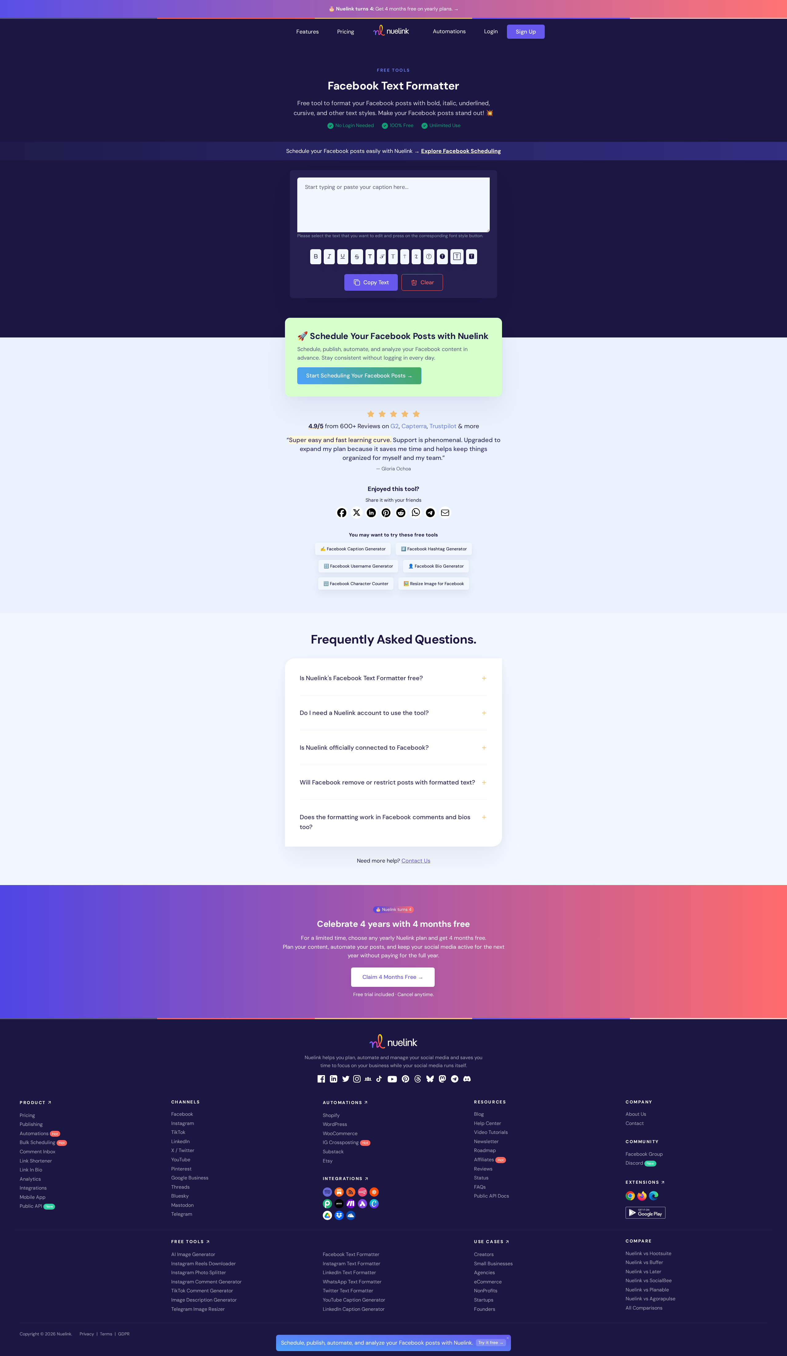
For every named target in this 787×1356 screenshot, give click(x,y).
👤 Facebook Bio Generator (436, 566)
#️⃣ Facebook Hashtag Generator (434, 549)
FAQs (480, 1187)
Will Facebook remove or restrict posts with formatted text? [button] (387, 782)
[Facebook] (342, 512)
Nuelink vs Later (643, 1271)
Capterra (414, 426)
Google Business (189, 1178)
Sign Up (526, 31)
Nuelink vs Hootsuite (648, 1253)
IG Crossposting (345, 1142)
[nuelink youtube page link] (392, 1078)
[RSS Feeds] (350, 1192)
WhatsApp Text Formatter (352, 1281)
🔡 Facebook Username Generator (358, 566)
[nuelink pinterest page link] (405, 1078)
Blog (479, 1114)
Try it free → (491, 1342)
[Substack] (339, 1192)
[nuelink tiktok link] (379, 1078)
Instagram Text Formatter (351, 1263)
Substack (333, 1151)
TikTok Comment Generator (202, 1290)
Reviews (483, 1169)
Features (307, 31)
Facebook (182, 1114)
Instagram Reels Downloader (203, 1263)
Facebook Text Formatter (351, 1254)
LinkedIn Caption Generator (354, 1309)
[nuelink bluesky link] (430, 1078)
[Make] (350, 1203)
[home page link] (391, 31)
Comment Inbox (37, 1151)
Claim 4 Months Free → (392, 977)
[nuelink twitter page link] (346, 1078)
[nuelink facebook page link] (321, 1078)
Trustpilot (443, 426)
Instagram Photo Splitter (198, 1272)
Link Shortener (36, 1161)
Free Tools (187, 1241)
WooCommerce (340, 1133)
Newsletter (486, 1141)
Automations (449, 31)
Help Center (487, 1123)
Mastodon (182, 1205)
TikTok (178, 1132)
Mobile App (32, 1197)
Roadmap (485, 1150)
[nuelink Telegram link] (454, 1078)
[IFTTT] (339, 1203)
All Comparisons (644, 1308)
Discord (640, 1163)
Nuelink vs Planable (647, 1289)
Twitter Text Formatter (348, 1290)
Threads (180, 1187)
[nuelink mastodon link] (442, 1078)
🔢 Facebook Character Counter (355, 583)
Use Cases (489, 1241)
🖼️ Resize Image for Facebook (434, 583)
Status (481, 1178)
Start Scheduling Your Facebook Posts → (359, 375)
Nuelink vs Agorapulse (650, 1298)
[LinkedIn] (371, 512)
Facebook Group (644, 1154)
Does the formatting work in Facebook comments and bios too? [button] (385, 822)
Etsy (328, 1161)
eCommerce (488, 1281)
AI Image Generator (193, 1254)
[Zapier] (374, 1192)
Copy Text (375, 282)
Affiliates (489, 1159)
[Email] (445, 512)
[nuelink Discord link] (467, 1078)
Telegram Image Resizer (198, 1309)
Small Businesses (493, 1263)
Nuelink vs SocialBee (649, 1280)
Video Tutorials (491, 1132)
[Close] (508, 1338)
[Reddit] (401, 512)
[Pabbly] (327, 1203)
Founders (484, 1309)
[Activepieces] (362, 1203)
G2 (394, 426)
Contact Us (415, 860)
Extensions (642, 1182)
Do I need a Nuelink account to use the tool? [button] (364, 713)
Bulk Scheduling (42, 1142)
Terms (106, 1334)
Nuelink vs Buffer (644, 1262)
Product (33, 1102)
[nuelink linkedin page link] (333, 1078)
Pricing (345, 31)
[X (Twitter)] (356, 512)
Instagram (182, 1123)
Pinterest (181, 1169)
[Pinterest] (386, 512)
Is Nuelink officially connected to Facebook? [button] (364, 748)
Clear (426, 282)
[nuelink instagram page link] (357, 1078)
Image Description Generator (204, 1300)
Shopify (331, 1115)
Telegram (181, 1214)
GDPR (123, 1334)
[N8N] (362, 1192)
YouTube (180, 1159)
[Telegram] (430, 512)
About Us (636, 1114)
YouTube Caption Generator (354, 1300)
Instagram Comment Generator (206, 1281)
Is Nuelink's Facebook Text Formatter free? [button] (361, 678)
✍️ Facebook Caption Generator (353, 549)
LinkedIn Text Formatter (349, 1272)
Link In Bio (31, 1170)
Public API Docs (491, 1196)
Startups (483, 1300)
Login (491, 31)
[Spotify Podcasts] (327, 1192)
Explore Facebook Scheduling (461, 151)
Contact (635, 1123)
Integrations (33, 1188)
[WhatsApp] (415, 512)
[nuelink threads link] (417, 1078)
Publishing (31, 1124)
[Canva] (374, 1203)
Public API (36, 1206)
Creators (484, 1254)
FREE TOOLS (393, 70)
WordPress (335, 1124)
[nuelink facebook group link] (368, 1078)
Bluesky (180, 1196)
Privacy (87, 1334)
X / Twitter (182, 1150)
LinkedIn (180, 1141)
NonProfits (485, 1290)
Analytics (30, 1179)
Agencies (484, 1272)
